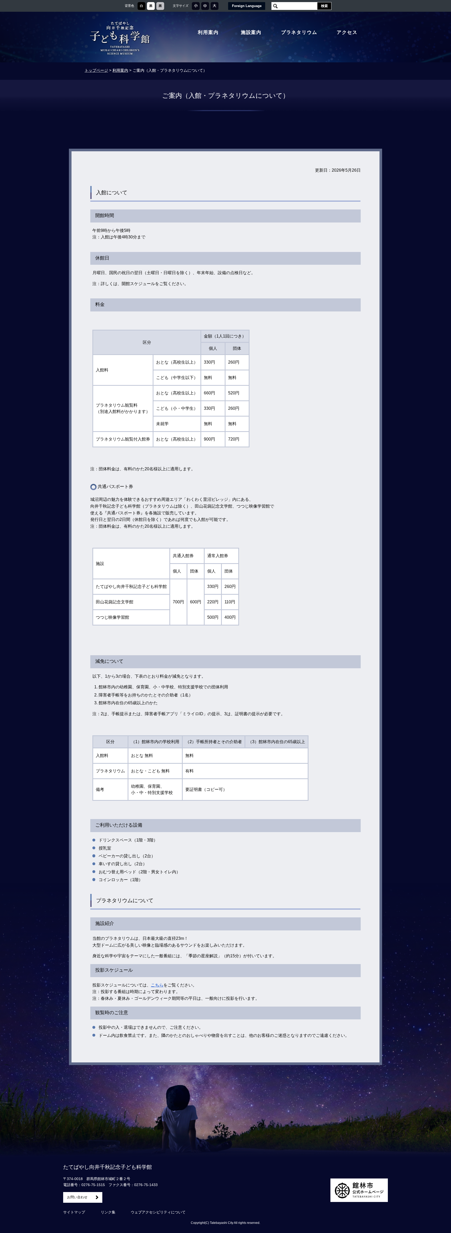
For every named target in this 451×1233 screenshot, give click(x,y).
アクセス (347, 32)
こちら (157, 985)
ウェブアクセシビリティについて (158, 1212)
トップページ (96, 70)
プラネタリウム (299, 32)
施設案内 (251, 32)
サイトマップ (74, 1212)
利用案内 (208, 32)
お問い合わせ (77, 1197)
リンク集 (108, 1212)
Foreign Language (247, 6)
